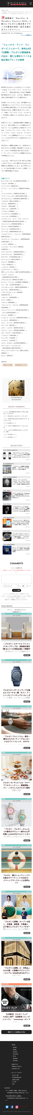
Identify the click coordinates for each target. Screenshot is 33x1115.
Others (8, 490)
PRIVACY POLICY (16, 1066)
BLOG (6, 10)
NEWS (14, 1049)
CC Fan (14, 1082)
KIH (13, 1084)
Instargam (16, 1106)
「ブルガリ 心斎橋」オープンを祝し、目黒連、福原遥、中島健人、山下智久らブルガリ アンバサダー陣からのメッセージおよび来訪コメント (16, 927)
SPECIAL (15, 1060)
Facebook (7, 1106)
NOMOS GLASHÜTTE (12, 450)
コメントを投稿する (26, 35)
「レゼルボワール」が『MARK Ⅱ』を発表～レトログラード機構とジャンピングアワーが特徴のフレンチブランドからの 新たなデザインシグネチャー (21, 509)
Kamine (17, 986)
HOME (2, 10)
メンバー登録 (10, 599)
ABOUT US (15, 1064)
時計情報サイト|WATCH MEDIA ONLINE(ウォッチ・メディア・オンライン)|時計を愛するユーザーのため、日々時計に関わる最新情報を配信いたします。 (16, 3)
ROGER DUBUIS (11, 544)
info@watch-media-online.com (16, 1092)
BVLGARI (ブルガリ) (21, 365)
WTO (14, 1056)
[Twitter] (18, 399)
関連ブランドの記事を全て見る (16, 1032)
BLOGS (15, 1052)
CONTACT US (15, 1068)
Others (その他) (7, 365)
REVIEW (15, 1058)
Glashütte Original (12, 477)
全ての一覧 (15, 1075)
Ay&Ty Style (15, 1079)
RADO (8, 531)
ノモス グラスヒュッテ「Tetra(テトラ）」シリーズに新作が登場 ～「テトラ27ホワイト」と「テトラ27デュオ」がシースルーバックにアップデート (21, 455)
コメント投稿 (16, 590)
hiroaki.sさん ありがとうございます (18, 416)
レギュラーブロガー (16, 1072)
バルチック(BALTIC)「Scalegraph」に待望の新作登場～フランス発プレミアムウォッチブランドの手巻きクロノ (21, 495)
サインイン (15, 594)
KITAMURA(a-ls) (18, 33)
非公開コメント (11, 423)
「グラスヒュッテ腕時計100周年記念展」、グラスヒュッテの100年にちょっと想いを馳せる (20, 468)
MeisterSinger (10, 517)
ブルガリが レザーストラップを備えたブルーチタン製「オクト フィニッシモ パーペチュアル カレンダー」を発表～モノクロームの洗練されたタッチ (16, 695)
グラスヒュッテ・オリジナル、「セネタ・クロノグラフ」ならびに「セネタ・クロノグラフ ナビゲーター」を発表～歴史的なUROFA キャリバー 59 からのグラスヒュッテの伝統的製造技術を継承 (21, 483)
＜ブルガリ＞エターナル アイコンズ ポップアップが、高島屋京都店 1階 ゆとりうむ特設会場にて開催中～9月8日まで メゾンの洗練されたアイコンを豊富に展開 (16, 649)
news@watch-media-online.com (16, 1098)
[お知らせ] (23, 1106)
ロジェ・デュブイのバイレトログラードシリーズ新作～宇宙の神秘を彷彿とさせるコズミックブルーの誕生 (20, 549)
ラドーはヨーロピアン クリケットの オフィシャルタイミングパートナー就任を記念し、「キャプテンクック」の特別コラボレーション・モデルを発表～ (21, 536)
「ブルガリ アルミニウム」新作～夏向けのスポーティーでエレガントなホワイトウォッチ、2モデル (16, 739)
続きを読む (26, 655)
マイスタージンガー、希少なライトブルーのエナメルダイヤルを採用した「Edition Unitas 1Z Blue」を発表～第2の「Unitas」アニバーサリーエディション (20, 523)
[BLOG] (14, 399)
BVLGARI (18, 615)
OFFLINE (15, 1054)
